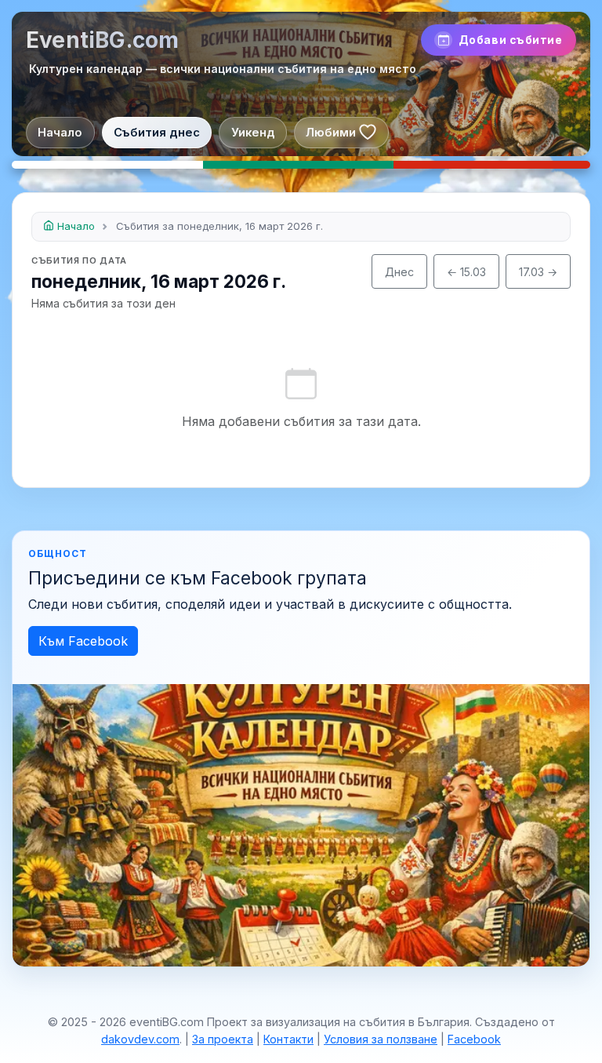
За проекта (222, 1039)
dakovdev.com (140, 1039)
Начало (60, 133)
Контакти (288, 1039)
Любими (331, 133)
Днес (399, 271)
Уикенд (253, 133)
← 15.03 (466, 271)
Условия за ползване (380, 1039)
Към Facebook (83, 641)
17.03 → (538, 271)
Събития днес (157, 133)
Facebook (474, 1039)
